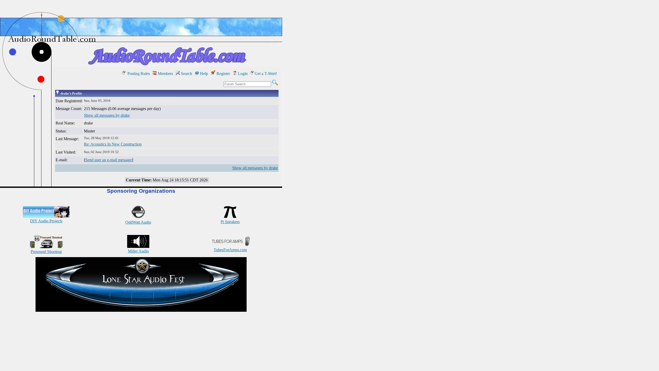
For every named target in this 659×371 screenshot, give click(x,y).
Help (203, 73)
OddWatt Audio (138, 222)
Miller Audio (138, 251)
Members (165, 73)
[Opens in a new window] (141, 310)
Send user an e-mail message (108, 160)
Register (222, 73)
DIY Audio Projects (46, 221)
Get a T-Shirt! (266, 73)
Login (242, 73)
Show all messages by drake (107, 115)
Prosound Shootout (46, 251)
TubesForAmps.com (230, 250)
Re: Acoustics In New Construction (113, 144)
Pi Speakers (230, 222)
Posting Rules (138, 73)
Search (186, 73)
